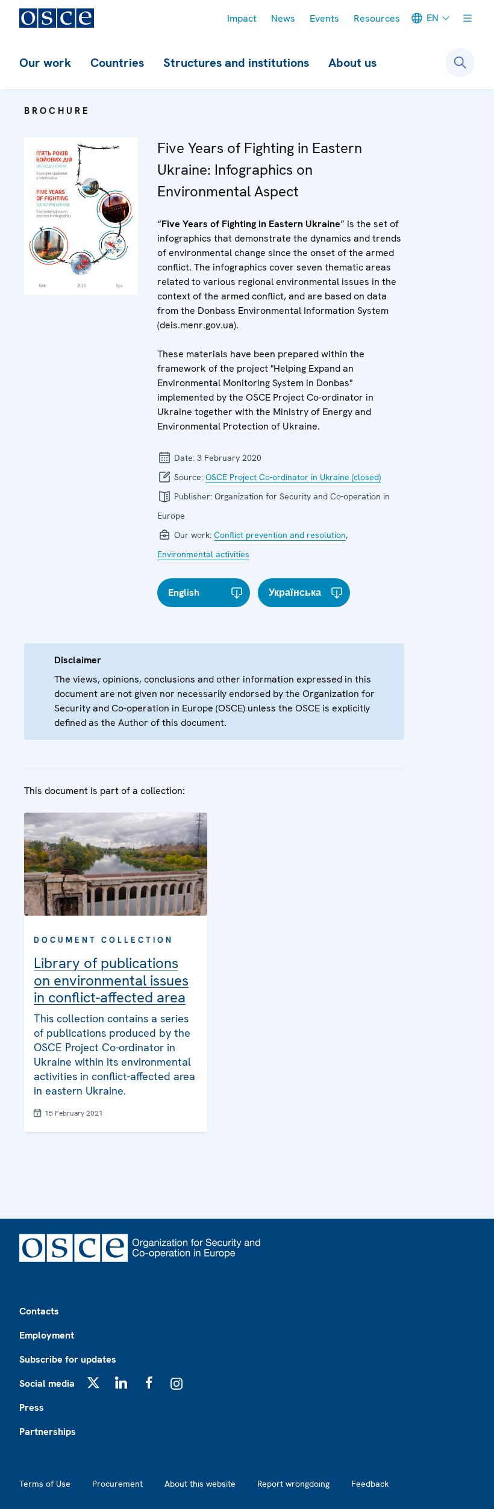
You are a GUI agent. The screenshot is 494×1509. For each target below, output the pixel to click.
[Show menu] (467, 18)
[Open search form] (460, 62)
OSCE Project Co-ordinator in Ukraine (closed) (293, 477)
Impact (242, 18)
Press (31, 1407)
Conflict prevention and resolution (280, 535)
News (283, 18)
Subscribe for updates (67, 1359)
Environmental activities (203, 554)
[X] (93, 1382)
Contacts (39, 1311)
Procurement (117, 1483)
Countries (117, 62)
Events (324, 18)
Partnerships (47, 1431)
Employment (46, 1335)
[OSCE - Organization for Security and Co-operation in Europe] (56, 18)
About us (352, 62)
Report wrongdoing (293, 1483)
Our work (45, 62)
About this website (200, 1483)
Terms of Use (44, 1483)
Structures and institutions (236, 62)
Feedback (370, 1483)
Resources (377, 18)
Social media (47, 1383)
